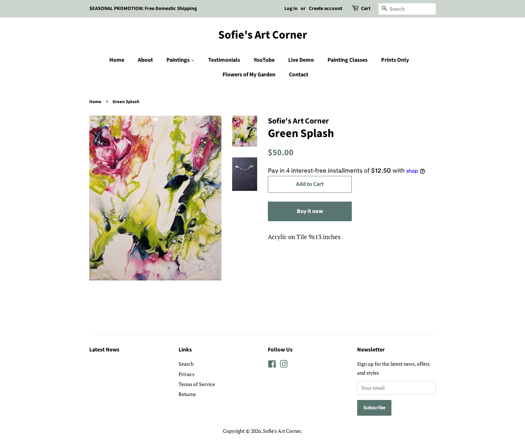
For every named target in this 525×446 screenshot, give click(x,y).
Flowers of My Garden (248, 74)
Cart (365, 8)
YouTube (264, 60)
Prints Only (395, 60)
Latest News (104, 350)
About (145, 60)
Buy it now (310, 211)
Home (116, 60)
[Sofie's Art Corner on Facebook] (272, 365)
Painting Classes (348, 60)
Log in (291, 8)
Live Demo (301, 60)
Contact (298, 74)
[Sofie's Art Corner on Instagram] (284, 365)
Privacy (187, 374)
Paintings (178, 60)
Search (186, 363)
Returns (187, 394)
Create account (325, 8)
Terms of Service (197, 384)
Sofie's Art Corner (262, 35)
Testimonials (224, 60)
